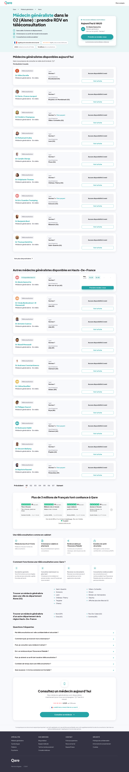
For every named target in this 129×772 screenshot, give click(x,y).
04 (40, 485)
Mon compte (120, 3)
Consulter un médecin (63, 715)
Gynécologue (15, 744)
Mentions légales (16, 766)
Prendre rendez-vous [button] (97, 288)
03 (35, 485)
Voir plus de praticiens (22, 259)
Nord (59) (59, 614)
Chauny (58, 603)
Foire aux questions (71, 740)
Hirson (91, 592)
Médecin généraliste (27, 9)
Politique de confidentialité (101, 740)
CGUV (26, 766)
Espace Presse (70, 747)
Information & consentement (102, 744)
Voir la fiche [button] (97, 81)
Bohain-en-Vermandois (97, 595)
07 (53, 485)
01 (27, 485)
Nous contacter (70, 744)
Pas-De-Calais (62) (95, 614)
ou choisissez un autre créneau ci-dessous (97, 42)
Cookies (95, 747)
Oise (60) (59, 617)
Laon (57, 595)
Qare (14, 9)
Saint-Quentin (61, 589)
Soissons (59, 592)
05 (44, 485)
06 (49, 485)
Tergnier (59, 600)
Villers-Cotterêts (95, 589)
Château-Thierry (62, 598)
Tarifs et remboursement (46, 747)
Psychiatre (14, 750)
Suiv (60, 485)
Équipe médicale (43, 744)
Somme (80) (92, 617)
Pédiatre (14, 747)
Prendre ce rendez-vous (97, 37)
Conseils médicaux (44, 750)
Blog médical (42, 740)
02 (31, 485)
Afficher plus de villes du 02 (99, 600)
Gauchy (91, 598)
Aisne (39, 9)
